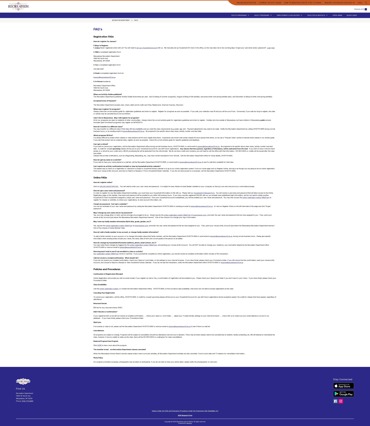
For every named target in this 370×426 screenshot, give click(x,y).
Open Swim (337, 15)
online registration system (109, 289)
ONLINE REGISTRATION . (109, 186)
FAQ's (360, 3)
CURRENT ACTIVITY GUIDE (270, 3)
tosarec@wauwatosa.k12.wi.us (104, 77)
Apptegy (189, 423)
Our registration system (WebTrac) (106, 254)
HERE (99, 345)
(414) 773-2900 (27, 401)
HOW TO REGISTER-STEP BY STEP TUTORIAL (303, 3)
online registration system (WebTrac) (255, 198)
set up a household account (147, 48)
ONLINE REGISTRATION (246, 3)
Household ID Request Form (204, 193)
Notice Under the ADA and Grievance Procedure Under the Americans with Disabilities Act (185, 411)
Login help (271, 48)
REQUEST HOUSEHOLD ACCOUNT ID (340, 3)
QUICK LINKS (352, 15)
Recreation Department (121, 20)
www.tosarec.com (199, 215)
